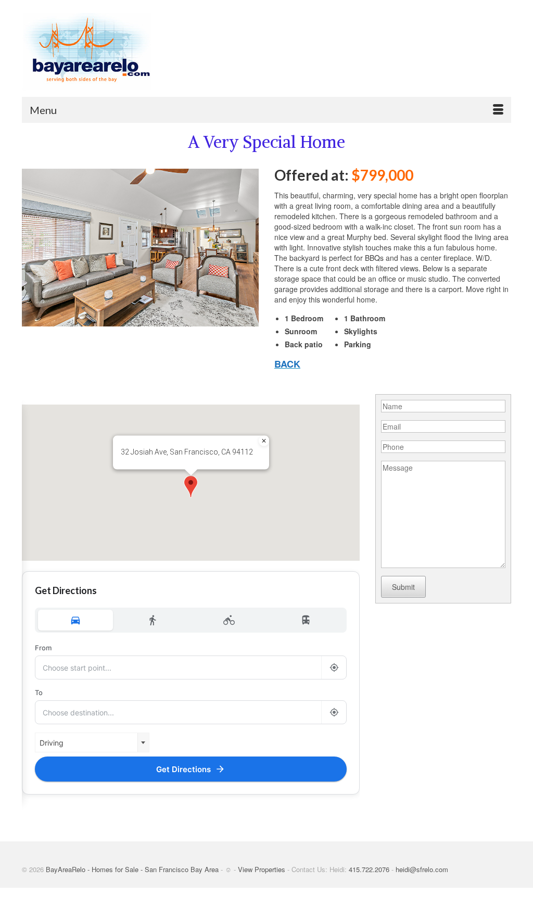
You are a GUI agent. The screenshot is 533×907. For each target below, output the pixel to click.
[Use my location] (333, 667)
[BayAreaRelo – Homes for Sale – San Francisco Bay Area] (98, 52)
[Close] (264, 441)
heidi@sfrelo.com (422, 869)
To (39, 692)
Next (246, 247)
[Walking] (152, 620)
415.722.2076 (369, 869)
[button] (191, 486)
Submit (403, 587)
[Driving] (75, 620)
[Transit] (306, 620)
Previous (34, 247)
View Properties (261, 869)
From (43, 648)
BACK (287, 364)
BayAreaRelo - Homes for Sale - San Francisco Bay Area (132, 869)
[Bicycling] (229, 620)
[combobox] (92, 742)
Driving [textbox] (52, 742)
